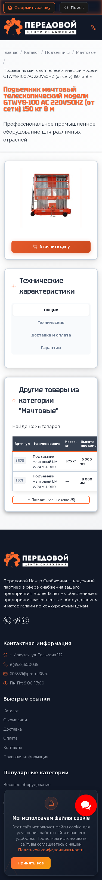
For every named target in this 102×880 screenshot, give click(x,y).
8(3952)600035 (24, 664)
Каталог (31, 52)
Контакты (12, 747)
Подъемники (57, 52)
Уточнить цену (55, 246)
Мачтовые (86, 52)
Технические (51, 322)
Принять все (31, 863)
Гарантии (51, 347)
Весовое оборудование (27, 784)
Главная (10, 52)
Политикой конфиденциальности (51, 849)
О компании (15, 719)
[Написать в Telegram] (17, 623)
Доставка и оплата (51, 335)
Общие (51, 310)
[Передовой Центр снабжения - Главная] (40, 27)
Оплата (10, 738)
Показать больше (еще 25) (52, 500)
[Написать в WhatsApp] (8, 623)
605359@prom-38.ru (29, 673)
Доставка (12, 729)
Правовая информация (25, 756)
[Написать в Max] (26, 623)
